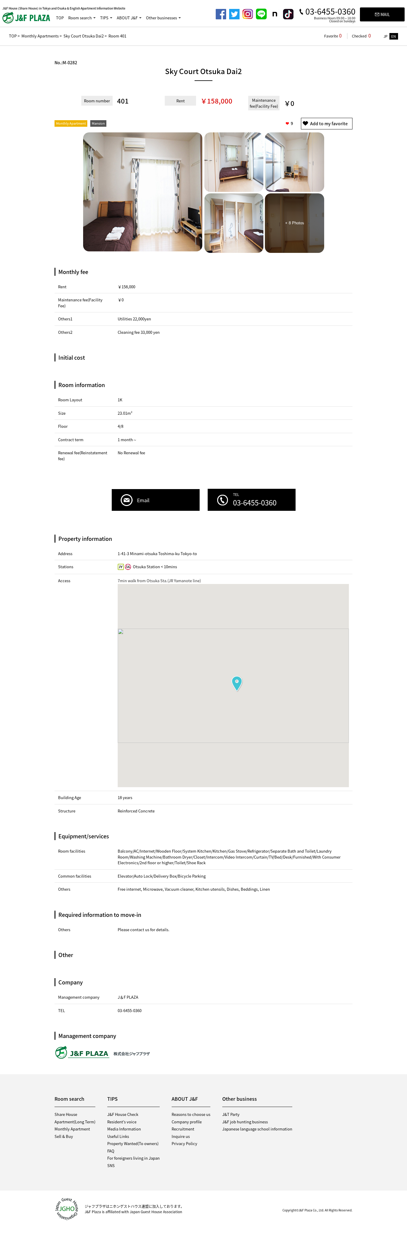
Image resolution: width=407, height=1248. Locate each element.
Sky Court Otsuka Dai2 (83, 36)
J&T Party (231, 1114)
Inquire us (181, 1136)
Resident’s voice (121, 1122)
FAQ (110, 1151)
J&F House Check (122, 1114)
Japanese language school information (257, 1129)
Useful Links (118, 1136)
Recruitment (183, 1129)
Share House (66, 1114)
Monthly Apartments (40, 36)
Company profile (187, 1122)
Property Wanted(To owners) (133, 1143)
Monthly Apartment (72, 1129)
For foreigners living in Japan (133, 1158)
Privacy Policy (184, 1143)
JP (385, 36)
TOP (60, 18)
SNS (111, 1165)
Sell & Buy (64, 1136)
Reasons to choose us (191, 1114)
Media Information (124, 1129)
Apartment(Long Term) (75, 1122)
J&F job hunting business (245, 1122)
